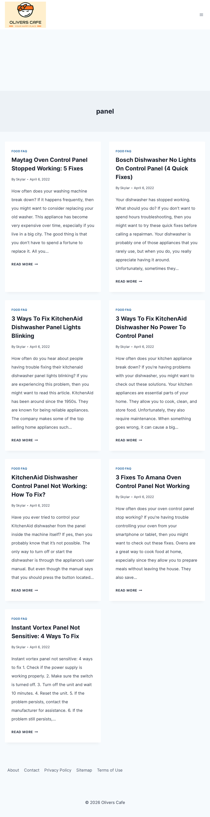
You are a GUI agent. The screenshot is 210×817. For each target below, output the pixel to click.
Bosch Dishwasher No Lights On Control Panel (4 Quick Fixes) (156, 168)
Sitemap (84, 770)
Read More (24, 264)
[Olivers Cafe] (25, 15)
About (13, 770)
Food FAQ (19, 151)
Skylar (21, 179)
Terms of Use (110, 770)
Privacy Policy (57, 770)
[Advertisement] (105, 60)
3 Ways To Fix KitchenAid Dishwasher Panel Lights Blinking (47, 327)
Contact (31, 770)
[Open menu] (201, 14)
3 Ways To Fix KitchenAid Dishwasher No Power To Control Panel (151, 327)
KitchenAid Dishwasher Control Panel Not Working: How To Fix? (49, 486)
